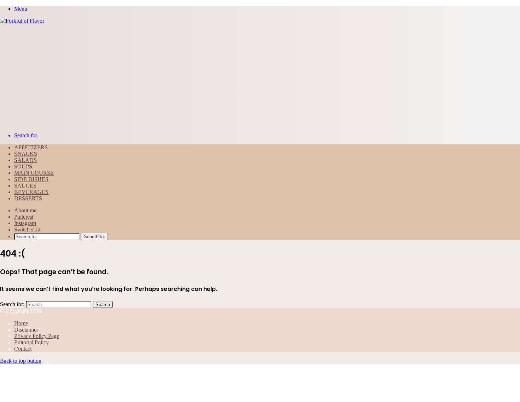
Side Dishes (31, 179)
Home (21, 323)
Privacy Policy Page (36, 336)
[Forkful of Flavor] (22, 21)
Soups (23, 166)
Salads (25, 160)
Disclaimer (26, 330)
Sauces (25, 186)
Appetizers (31, 147)
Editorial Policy (31, 342)
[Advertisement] (260, 77)
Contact (22, 349)
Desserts (28, 198)
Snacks (25, 154)
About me (25, 210)
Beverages (31, 192)
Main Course (34, 173)
